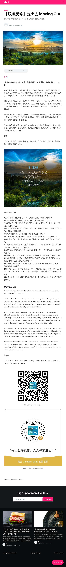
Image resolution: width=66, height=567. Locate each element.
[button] (62, 2)
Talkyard (20, 479)
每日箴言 (6, 10)
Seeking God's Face (7, 553)
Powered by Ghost (58, 553)
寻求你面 (33, 553)
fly (9, 24)
